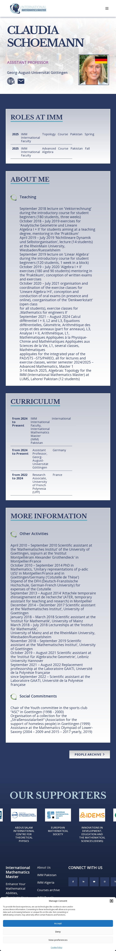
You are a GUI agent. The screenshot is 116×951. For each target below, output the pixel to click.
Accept (58, 923)
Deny (58, 931)
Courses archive (48, 890)
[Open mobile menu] (106, 8)
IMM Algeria (45, 882)
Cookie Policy (56, 947)
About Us (44, 867)
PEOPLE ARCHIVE (88, 754)
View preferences (58, 939)
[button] (111, 900)
